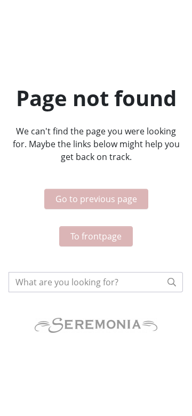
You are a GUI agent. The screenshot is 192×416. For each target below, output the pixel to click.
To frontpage (96, 236)
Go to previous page (96, 199)
